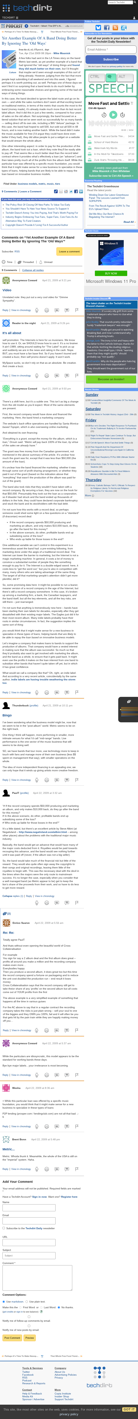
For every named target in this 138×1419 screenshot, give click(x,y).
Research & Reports (33, 1383)
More (88, 495)
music (50, 184)
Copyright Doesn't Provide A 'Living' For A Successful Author (37, 225)
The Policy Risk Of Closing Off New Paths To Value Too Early (38, 204)
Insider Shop (62, 1396)
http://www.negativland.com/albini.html (43, 832)
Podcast (26, 1380)
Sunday (92, 395)
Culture (12, 72)
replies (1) (13, 896)
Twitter (26, 1371)
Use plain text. (37, 1301)
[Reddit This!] (66, 191)
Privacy (59, 1377)
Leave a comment (69, 251)
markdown (17, 1301)
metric (41, 184)
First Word (29, 1307)
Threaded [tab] (28, 262)
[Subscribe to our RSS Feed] (115, 27)
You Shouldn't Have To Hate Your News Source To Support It (37, 208)
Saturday (93, 409)
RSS (17, 251)
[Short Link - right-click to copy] (56, 191)
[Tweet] (71, 191)
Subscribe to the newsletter (30, 1228)
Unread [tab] (48, 262)
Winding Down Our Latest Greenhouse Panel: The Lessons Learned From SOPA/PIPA (109, 198)
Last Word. (50, 1307)
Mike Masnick (62, 53)
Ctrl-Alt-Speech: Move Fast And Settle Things (110, 443)
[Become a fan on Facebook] (106, 27)
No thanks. (67, 1307)
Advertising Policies (66, 1374)
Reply (5, 310)
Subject (7, 1250)
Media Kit (27, 1396)
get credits (8, 1312)
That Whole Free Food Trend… (64, 32)
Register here (69, 1196)
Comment (9, 1263)
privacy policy (116, 66)
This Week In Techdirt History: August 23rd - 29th (112, 414)
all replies (33, 270)
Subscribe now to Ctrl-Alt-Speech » (111, 175)
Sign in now (39, 1196)
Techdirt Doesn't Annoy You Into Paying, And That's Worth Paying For (42, 212)
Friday (91, 420)
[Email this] (61, 191)
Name (6, 1202)
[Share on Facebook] (76, 191)
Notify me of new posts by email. (21, 1329)
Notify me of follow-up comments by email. (27, 1320)
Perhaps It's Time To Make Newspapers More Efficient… (31, 32)
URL (5, 1236)
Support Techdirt (64, 1399)
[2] (7, 913)
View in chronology (21, 310)
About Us (60, 1371)
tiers (57, 184)
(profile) (33, 705)
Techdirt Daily (34, 1228)
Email (6, 1215)
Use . (15, 1301)
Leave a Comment (31, 191)
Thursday (94, 480)
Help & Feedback (32, 1393)
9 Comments (9, 191)
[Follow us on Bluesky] (98, 27)
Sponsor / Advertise (33, 1399)
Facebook (28, 1374)
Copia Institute (63, 1393)
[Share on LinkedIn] (81, 191)
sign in (19, 1312)
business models (27, 184)
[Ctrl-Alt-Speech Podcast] (111, 83)
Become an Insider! (111, 379)
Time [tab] (9, 262)
